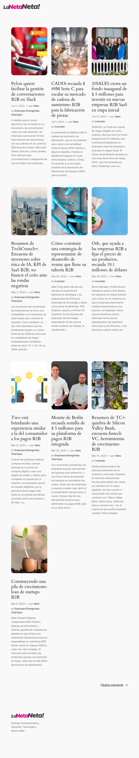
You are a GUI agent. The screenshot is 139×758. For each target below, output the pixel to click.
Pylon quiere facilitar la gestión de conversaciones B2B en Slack (28, 91)
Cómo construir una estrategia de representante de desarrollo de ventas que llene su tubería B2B (68, 256)
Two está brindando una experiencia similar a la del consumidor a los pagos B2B (29, 428)
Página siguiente (114, 685)
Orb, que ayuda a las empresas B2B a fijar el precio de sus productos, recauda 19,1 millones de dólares (109, 256)
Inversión (60, 126)
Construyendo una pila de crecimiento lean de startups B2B (29, 589)
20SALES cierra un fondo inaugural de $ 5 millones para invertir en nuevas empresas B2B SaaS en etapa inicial (109, 97)
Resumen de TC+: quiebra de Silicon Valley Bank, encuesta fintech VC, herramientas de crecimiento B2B (109, 433)
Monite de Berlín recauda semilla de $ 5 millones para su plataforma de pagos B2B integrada (68, 431)
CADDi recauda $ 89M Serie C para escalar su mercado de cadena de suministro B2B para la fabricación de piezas (68, 99)
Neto (36, 105)
